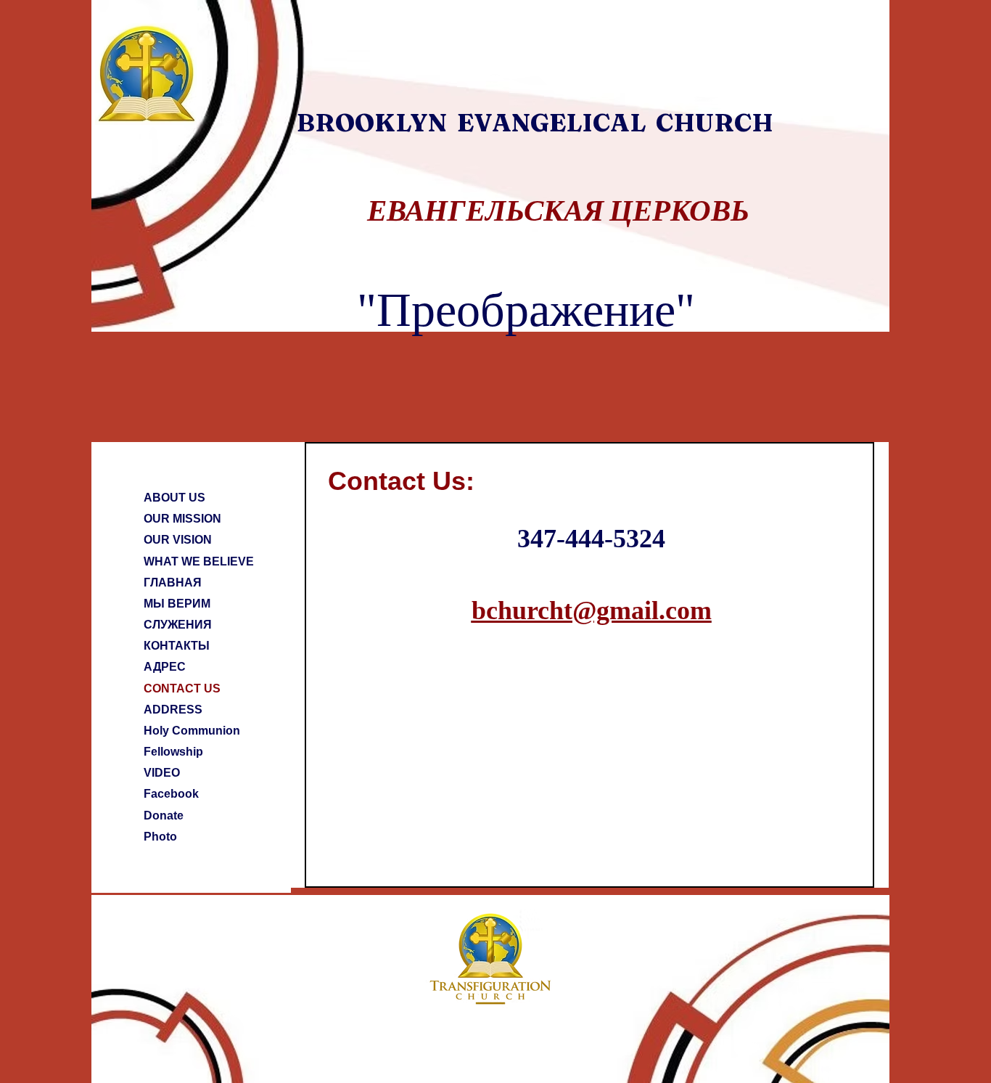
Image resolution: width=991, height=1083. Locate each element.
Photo (160, 836)
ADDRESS (173, 709)
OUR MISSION (182, 518)
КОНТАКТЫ (177, 645)
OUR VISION (178, 540)
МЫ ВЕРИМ (177, 603)
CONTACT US (182, 688)
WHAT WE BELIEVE (199, 561)
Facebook (171, 794)
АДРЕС (165, 667)
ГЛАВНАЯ (173, 582)
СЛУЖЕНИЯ (178, 624)
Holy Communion (192, 730)
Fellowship (173, 751)
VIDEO (162, 773)
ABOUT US (174, 497)
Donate (164, 815)
